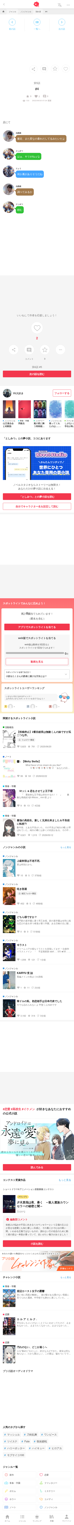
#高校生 (16, 1109)
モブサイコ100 (14, 1455)
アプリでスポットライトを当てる (37, 627)
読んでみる (37, 1167)
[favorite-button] (55, 69)
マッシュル (12, 1434)
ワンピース (49, 1434)
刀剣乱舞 (30, 1434)
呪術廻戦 (40, 1441)
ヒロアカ (55, 1448)
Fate (26, 1441)
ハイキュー (37, 1448)
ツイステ (10, 1441)
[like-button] (66, 69)
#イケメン (28, 1109)
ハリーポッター (14, 1448)
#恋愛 (6, 1109)
